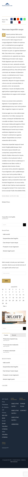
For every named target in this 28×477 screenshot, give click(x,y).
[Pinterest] (19, 22)
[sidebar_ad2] (14, 311)
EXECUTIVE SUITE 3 (14, 419)
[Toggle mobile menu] (25, 4)
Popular (6, 335)
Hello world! (6, 234)
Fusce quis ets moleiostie (10, 344)
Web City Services (13, 461)
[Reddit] (18, 19)
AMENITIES (14, 424)
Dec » (5, 306)
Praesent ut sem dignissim (11, 246)
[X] (14, 19)
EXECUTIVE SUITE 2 (14, 412)
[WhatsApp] (24, 19)
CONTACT (22, 410)
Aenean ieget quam (9, 251)
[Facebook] (11, 19)
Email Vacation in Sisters (4, 426)
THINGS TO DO (22, 405)
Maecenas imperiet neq (10, 339)
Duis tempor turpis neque (10, 242)
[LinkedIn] (21, 19)
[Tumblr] (11, 22)
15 (3, 297)
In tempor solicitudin (9, 350)
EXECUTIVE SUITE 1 (14, 405)
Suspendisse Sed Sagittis (8, 217)
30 (6, 303)
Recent (14, 335)
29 (3, 303)
